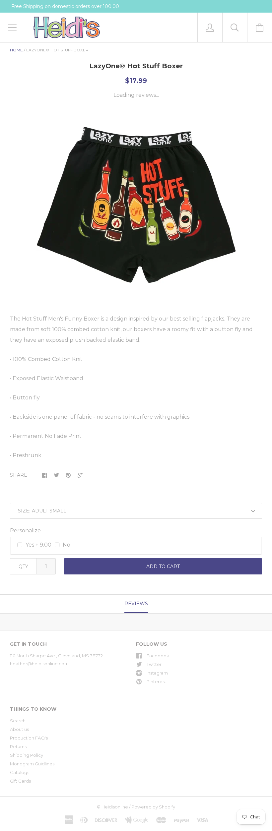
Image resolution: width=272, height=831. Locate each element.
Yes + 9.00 (38, 545)
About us (19, 729)
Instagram (157, 673)
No (66, 545)
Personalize (25, 530)
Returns (18, 746)
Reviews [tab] (136, 604)
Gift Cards (20, 781)
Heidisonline (115, 806)
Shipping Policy (26, 755)
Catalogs (19, 772)
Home (16, 49)
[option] (136, 207)
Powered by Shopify (153, 806)
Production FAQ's (29, 738)
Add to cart (163, 566)
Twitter (154, 664)
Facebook (158, 655)
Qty (23, 566)
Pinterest (156, 681)
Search (18, 720)
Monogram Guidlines (32, 763)
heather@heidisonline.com (39, 663)
